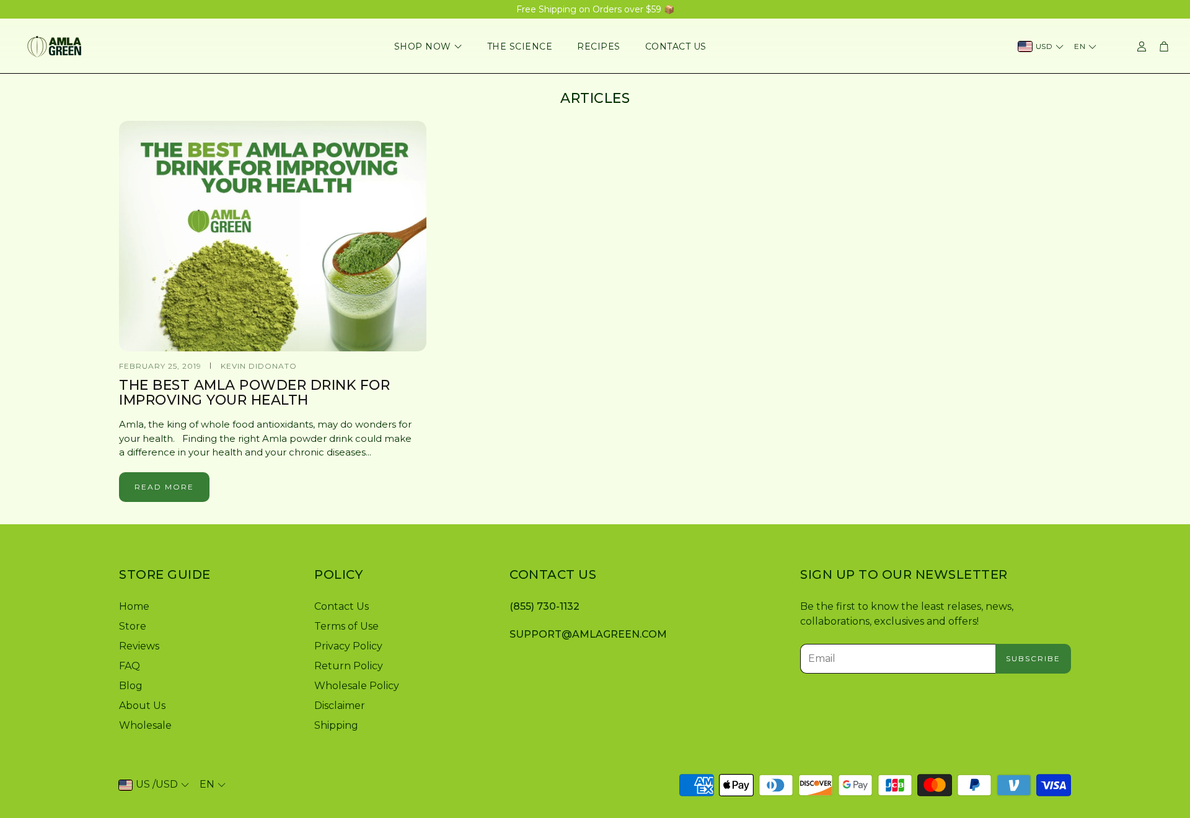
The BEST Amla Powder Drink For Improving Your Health (254, 392)
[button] (206, 574)
